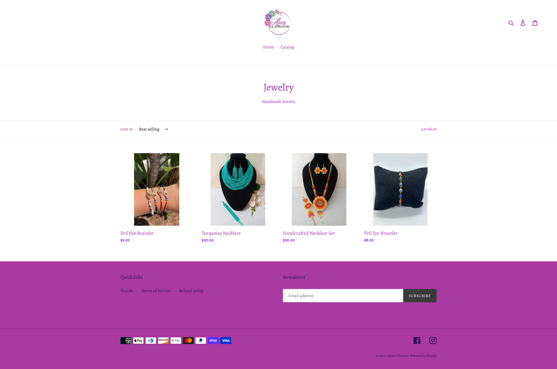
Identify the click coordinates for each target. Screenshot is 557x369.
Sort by (126, 129)
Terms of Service (156, 291)
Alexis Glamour (398, 355)
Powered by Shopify (423, 355)
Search (126, 291)
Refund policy (191, 291)
